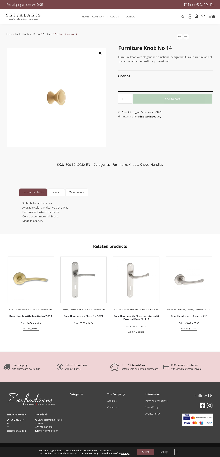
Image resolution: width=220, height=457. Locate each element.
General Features (33, 192)
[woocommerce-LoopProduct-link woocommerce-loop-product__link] (30, 279)
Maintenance (77, 192)
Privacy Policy (151, 407)
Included (56, 192)
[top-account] (197, 16)
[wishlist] (203, 16)
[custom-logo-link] (23, 16)
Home (9, 34)
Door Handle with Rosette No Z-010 (30, 316)
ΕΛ (190, 16)
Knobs (36, 34)
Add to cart (172, 99)
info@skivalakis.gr (48, 430)
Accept (145, 451)
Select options (31, 333)
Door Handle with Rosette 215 (189, 316)
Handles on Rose (18, 309)
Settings (164, 451)
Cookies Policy (152, 413)
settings (125, 453)
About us (112, 400)
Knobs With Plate (79, 309)
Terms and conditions (156, 400)
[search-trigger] (183, 16)
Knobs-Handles (23, 34)
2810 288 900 (45, 427)
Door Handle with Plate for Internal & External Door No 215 (136, 317)
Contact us (113, 407)
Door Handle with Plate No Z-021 (83, 316)
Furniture (47, 34)
